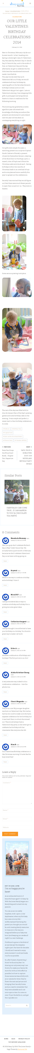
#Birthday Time (16, 429)
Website (6, 827)
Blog (13, 1038)
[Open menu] (30, 3)
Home (6, 1038)
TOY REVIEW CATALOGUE (17, 1042)
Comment (7, 782)
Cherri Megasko (17, 702)
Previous (7, 500)
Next (27, 500)
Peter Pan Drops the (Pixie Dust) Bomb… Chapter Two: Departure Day (8, 454)
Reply (5, 561)
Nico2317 (15, 595)
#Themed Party (8, 440)
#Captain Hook (8, 432)
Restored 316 (22, 1049)
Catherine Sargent (18, 622)
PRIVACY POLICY (24, 1038)
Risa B (13, 745)
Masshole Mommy (18, 538)
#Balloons (6, 429)
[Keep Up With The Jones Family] (17, 3)
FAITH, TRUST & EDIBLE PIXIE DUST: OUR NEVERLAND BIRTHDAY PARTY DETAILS (26, 455)
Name (5, 810)
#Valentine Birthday (21, 440)
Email (5, 819)
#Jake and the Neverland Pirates (12, 436)
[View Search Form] (3, 3)
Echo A (14, 648)
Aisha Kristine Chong (20, 673)
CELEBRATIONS (17, 16)
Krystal (14, 571)
